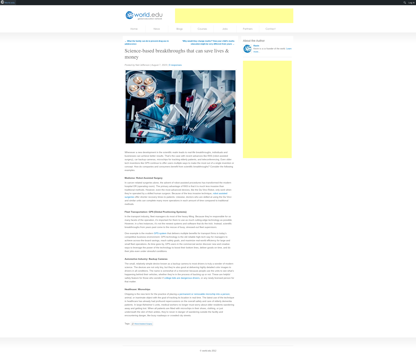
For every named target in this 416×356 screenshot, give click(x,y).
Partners (248, 28)
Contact (270, 28)
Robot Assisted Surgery (143, 324)
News (157, 28)
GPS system (160, 233)
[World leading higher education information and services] (143, 15)
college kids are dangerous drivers (182, 278)
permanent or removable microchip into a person (204, 294)
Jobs (225, 28)
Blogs (179, 28)
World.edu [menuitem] (10, 2)
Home (134, 28)
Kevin (256, 45)
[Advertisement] (234, 15)
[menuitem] (404, 2)
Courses (202, 28)
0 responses (175, 65)
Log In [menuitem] (412, 2)
